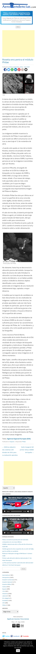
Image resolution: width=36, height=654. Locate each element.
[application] (18, 504)
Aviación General (7, 582)
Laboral (4, 596)
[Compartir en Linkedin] (15, 71)
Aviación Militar (6, 584)
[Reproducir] (5, 511)
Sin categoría (6, 598)
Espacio (12, 441)
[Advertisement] (18, 43)
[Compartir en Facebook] (5, 71)
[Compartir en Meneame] (22, 71)
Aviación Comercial (7, 580)
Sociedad (4, 600)
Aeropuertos (6, 577)
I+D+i (3, 591)
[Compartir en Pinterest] (19, 71)
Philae (24, 441)
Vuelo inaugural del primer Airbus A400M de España (27, 449)
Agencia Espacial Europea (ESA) (19, 439)
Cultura (4, 586)
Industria (4, 593)
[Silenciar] (28, 511)
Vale (18, 650)
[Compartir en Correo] (25, 71)
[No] (34, 647)
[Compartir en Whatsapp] (12, 71)
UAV (3, 603)
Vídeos (4, 605)
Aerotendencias (19, 6)
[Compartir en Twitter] (9, 71)
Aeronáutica (5, 575)
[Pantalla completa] (31, 511)
